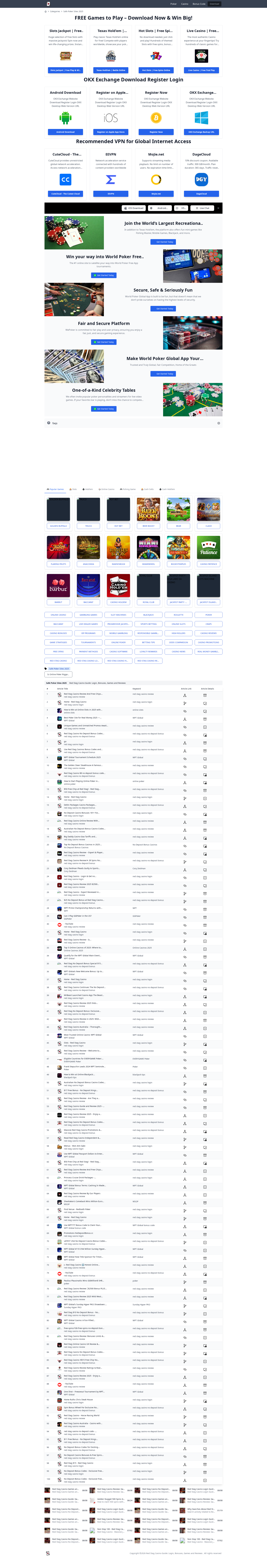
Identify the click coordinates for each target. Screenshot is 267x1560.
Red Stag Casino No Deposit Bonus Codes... (84, 733)
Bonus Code (199, 3)
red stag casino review (150, 660)
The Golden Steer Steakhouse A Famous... (83, 765)
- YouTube (68, 923)
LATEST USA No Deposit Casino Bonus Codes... (85, 1241)
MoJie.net (156, 154)
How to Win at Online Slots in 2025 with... (83, 709)
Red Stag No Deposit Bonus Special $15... (83, 963)
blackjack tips (70, 1077)
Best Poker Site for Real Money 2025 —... (83, 717)
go (65, 741)
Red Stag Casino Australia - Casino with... (83, 1423)
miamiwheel (148, 564)
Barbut (58, 602)
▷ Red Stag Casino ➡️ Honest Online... (82, 1264)
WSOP (67, 1204)
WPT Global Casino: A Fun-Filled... (79, 1320)
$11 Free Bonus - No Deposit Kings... (81, 1439)
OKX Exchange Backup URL (201, 92)
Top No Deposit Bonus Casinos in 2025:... (83, 844)
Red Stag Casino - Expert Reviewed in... (82, 892)
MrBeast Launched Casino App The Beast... (84, 995)
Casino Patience (208, 564)
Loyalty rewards (148, 651)
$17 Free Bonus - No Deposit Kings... (81, 1090)
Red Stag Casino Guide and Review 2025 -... (84, 1106)
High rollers (178, 633)
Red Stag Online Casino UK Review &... (82, 1344)
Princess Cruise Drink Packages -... (80, 1177)
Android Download (65, 92)
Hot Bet (118, 526)
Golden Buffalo (58, 526)
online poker (70, 784)
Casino (184, 3)
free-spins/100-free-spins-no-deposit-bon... (84, 1328)
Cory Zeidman (70, 871)
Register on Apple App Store (110, 92)
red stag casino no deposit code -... (80, 1431)
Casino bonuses (58, 633)
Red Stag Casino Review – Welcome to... (82, 1050)
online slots (69, 712)
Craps (209, 624)
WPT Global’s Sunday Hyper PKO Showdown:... (85, 1304)
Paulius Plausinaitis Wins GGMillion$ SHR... (84, 1280)
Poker (173, 3)
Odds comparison (178, 642)
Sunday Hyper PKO (72, 1307)
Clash (209, 526)
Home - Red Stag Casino (75, 701)
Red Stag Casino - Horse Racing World (81, 1415)
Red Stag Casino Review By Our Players (82, 1193)
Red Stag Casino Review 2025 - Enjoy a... (82, 1114)
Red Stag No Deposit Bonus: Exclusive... (82, 1011)
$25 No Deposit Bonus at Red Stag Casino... (84, 900)
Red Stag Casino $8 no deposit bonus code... (84, 773)
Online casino (58, 614)
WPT (66, 911)
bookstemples (178, 564)
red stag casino (58, 660)
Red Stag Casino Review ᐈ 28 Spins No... (83, 860)
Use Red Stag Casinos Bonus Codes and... (83, 749)
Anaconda (88, 564)
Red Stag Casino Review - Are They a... (82, 1098)
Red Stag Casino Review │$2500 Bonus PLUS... (85, 1288)
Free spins (58, 651)
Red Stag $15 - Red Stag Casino (78, 1463)
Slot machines (118, 614)
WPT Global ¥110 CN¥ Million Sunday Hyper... (85, 1249)
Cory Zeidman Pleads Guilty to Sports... (82, 868)
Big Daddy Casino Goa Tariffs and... (80, 836)
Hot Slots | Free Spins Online (156, 31)
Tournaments (88, 642)
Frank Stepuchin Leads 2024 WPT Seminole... (85, 1066)
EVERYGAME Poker (72, 1061)
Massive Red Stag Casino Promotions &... (83, 1130)
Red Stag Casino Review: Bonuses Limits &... (84, 1336)
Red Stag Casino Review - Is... (77, 939)
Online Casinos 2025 (73, 950)
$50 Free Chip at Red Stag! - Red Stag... (82, 789)
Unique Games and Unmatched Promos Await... (86, 725)
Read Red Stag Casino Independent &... (82, 1138)
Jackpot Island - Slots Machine (210, 602)
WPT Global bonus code (75, 1228)
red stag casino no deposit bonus (119, 660)
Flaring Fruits (58, 564)
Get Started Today (163, 243)
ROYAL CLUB (148, 602)
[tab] (55, 489)
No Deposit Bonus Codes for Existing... (82, 1447)
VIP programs (88, 633)
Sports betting (149, 624)
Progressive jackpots (118, 624)
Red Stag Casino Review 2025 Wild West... (83, 1296)
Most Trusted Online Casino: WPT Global (83, 1034)
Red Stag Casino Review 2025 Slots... (81, 1003)
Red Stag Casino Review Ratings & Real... (83, 1367)
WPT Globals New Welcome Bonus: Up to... (83, 971)
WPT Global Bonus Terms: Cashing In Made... (85, 1185)
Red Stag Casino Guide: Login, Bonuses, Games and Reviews (174, 1553)
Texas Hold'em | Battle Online (111, 31)
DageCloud (201, 154)
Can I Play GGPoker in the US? (78, 916)
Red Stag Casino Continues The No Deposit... (85, 987)
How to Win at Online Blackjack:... (79, 1074)
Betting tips (148, 642)
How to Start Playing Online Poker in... (81, 781)
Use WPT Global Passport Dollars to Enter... (84, 1153)
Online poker (118, 642)
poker (66, 1283)
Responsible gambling (149, 633)
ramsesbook (118, 564)
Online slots (179, 624)
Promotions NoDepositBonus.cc (78, 1233)
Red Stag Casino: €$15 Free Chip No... (81, 1360)
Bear (178, 526)
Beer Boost (148, 526)
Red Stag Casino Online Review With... (82, 820)
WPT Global (69, 720)
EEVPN (111, 154)
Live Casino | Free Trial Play (201, 31)
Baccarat (88, 602)
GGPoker (68, 918)
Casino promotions (208, 642)
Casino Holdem (118, 602)
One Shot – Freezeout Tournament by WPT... (84, 1391)
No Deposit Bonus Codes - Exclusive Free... (83, 1471)
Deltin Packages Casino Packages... (80, 805)
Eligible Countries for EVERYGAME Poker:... (83, 1058)
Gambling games (88, 614)
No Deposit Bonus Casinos (76, 847)
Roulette (178, 614)
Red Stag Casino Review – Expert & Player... (84, 852)
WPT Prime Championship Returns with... (83, 908)
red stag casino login (89, 660)
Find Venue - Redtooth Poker (77, 1209)
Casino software (119, 651)
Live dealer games (88, 624)
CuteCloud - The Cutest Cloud (66, 154)
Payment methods (88, 651)
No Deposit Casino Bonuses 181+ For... (81, 812)
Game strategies (58, 642)
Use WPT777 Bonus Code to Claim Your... (82, 1225)
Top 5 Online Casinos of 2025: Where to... (83, 947)
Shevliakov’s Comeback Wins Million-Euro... (84, 1201)
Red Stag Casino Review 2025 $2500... (81, 884)
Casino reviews (209, 633)
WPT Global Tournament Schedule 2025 (82, 757)
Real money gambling (209, 651)
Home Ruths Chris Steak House (78, 1399)
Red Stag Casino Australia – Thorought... (83, 1027)
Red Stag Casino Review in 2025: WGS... (82, 1019)
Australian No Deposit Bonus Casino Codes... (85, 828)
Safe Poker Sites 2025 (73, 11)
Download (214, 4)
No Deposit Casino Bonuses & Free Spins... (83, 1455)
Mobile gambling (118, 633)
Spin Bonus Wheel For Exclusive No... (81, 1407)
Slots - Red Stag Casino (74, 1042)
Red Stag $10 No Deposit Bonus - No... (82, 1312)
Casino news (178, 651)
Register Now (156, 92)
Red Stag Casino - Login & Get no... (80, 876)
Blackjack (148, 614)
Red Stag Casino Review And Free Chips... (83, 693)
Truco (88, 526)
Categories (55, 11)
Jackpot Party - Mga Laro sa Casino (180, 602)
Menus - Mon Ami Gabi (74, 1145)
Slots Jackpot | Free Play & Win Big (65, 31)
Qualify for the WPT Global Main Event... (82, 955)
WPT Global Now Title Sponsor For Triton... (83, 1256)
